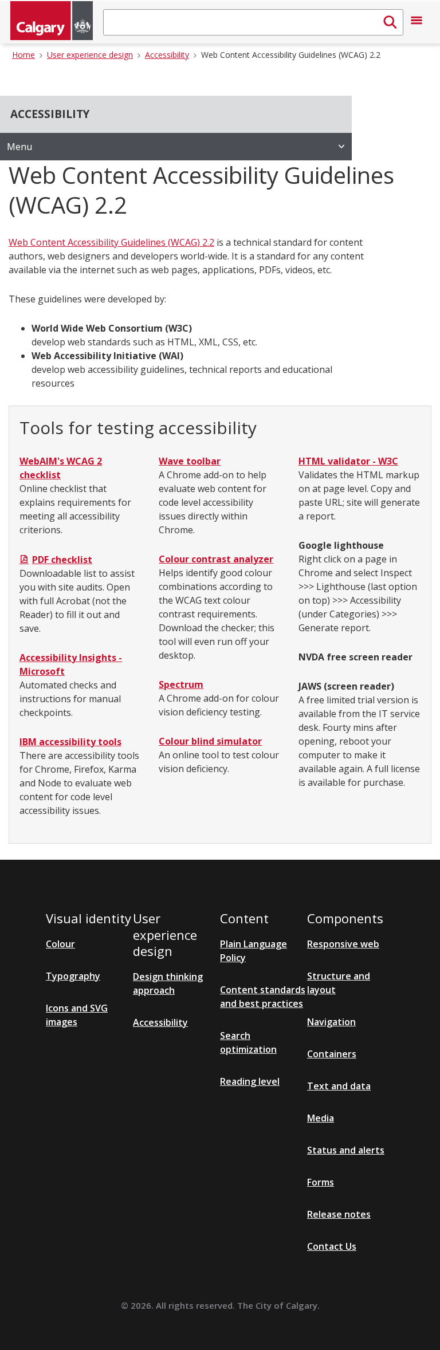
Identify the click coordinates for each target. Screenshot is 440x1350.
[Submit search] (390, 22)
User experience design (90, 54)
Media (320, 1118)
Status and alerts (345, 1150)
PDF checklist (62, 559)
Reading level (250, 1081)
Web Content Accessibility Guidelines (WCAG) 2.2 (290, 54)
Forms (320, 1182)
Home (23, 54)
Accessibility (167, 54)
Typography (73, 976)
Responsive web (343, 944)
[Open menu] (416, 22)
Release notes (339, 1214)
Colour (60, 944)
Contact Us (331, 1246)
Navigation (331, 1022)
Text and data (339, 1086)
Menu (19, 146)
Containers (331, 1054)
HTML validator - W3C (348, 461)
